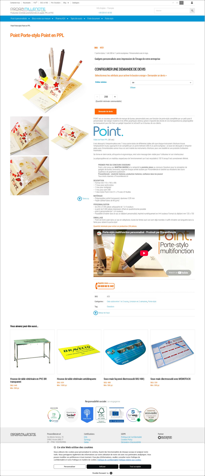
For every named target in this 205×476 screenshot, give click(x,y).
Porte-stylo (109, 18)
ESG (85, 437)
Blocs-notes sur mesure (41, 18)
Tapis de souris (76, 18)
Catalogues (75, 3)
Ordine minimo (101, 82)
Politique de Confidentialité (131, 437)
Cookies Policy (126, 439)
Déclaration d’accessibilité (131, 442)
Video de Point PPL (100, 140)
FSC (35, 3)
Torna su (85, 198)
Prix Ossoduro (55, 3)
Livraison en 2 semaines (138, 301)
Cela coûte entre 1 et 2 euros (117, 301)
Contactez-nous (15, 3)
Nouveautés (26, 3)
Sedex (86, 442)
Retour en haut (104, 313)
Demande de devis (106, 111)
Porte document (93, 18)
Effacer (132, 87)
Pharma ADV (60, 18)
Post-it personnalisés (19, 18)
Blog (64, 3)
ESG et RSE (44, 3)
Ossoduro (110, 306)
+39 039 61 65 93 (105, 13)
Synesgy (87, 439)
